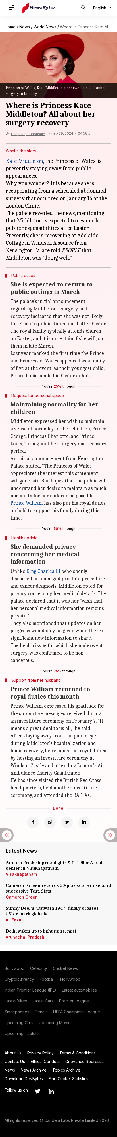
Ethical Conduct (45, 1061)
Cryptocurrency (19, 979)
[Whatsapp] (50, 822)
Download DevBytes (24, 1078)
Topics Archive (66, 1070)
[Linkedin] (84, 822)
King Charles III (43, 571)
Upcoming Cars (19, 1022)
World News (45, 26)
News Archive (34, 1070)
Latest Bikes (16, 1000)
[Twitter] (67, 822)
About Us (13, 1052)
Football (47, 979)
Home (10, 26)
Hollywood (70, 979)
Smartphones (17, 1011)
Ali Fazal (14, 919)
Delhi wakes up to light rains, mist (41, 931)
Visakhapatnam (21, 874)
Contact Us (15, 1061)
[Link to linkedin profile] (51, 1091)
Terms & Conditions (77, 1052)
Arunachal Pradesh (25, 937)
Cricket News (65, 968)
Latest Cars (43, 1000)
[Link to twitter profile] (37, 1091)
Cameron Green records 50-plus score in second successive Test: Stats (58, 888)
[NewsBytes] (39, 8)
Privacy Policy (40, 1052)
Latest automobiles (79, 990)
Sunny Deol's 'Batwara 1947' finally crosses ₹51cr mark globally (52, 911)
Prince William (27, 503)
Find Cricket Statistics (68, 1078)
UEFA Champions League (76, 1011)
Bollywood (14, 968)
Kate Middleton (24, 161)
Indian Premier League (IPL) (30, 990)
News (24, 26)
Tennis (41, 1011)
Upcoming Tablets (22, 1033)
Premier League (74, 1000)
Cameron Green (22, 897)
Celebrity (38, 968)
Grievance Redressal (85, 1061)
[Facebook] (33, 822)
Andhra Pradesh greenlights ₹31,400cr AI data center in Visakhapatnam (55, 865)
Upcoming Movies (56, 1022)
